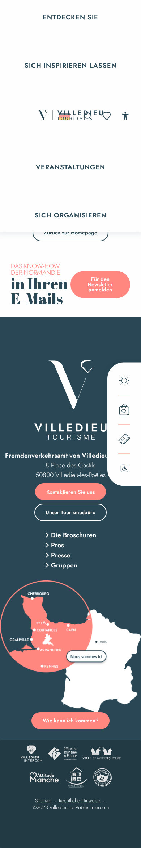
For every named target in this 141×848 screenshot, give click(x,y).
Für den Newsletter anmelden (100, 284)
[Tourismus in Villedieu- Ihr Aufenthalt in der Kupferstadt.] (70, 116)
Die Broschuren (73, 535)
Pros (57, 545)
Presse (60, 555)
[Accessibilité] (125, 116)
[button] (70, 17)
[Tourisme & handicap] (76, 777)
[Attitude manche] (44, 777)
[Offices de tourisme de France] (62, 753)
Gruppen (64, 565)
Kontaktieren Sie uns (70, 491)
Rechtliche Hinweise (79, 800)
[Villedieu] (70, 400)
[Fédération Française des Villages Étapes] (102, 777)
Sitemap (43, 800)
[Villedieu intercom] (31, 753)
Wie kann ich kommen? (71, 720)
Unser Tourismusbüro (70, 512)
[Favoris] (107, 116)
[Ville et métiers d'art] (101, 753)
